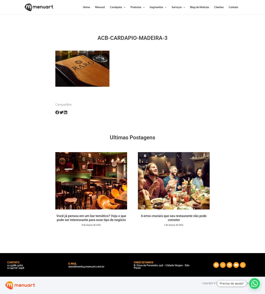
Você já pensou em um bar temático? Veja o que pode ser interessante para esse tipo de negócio (91, 218)
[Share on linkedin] (65, 112)
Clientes (219, 7)
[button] (254, 283)
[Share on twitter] (61, 112)
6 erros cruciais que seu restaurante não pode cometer (174, 218)
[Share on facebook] (57, 112)
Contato (233, 7)
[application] (123, 7)
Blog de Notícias (199, 7)
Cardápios (116, 7)
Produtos (136, 7)
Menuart (100, 7)
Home (86, 7)
